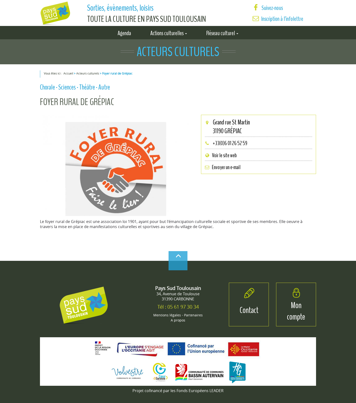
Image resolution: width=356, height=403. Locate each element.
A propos (178, 320)
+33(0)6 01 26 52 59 (229, 143)
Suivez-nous (272, 8)
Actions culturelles (167, 32)
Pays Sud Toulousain (178, 288)
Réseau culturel (221, 32)
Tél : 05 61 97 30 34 (178, 307)
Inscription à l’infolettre (282, 19)
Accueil (68, 73)
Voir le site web (224, 155)
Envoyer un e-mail (226, 167)
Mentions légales (167, 315)
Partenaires (193, 315)
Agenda (124, 32)
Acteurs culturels (87, 73)
